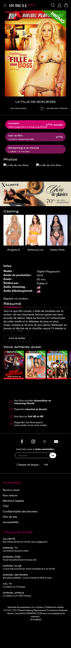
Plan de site (10, 516)
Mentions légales (13, 500)
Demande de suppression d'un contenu (26, 607)
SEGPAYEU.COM (34, 613)
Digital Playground (48, 271)
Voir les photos (18, 108)
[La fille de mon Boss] (35, 53)
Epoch (11, 613)
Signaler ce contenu (15, 298)
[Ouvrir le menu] (4, 3)
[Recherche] (53, 5)
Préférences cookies (54, 607)
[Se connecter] (59, 5)
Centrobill (19, 613)
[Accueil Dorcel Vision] (22, 5)
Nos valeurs (10, 495)
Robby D (42, 283)
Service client (11, 489)
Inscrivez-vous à (35, 449)
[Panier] (66, 5)
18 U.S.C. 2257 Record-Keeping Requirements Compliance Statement (35, 610)
